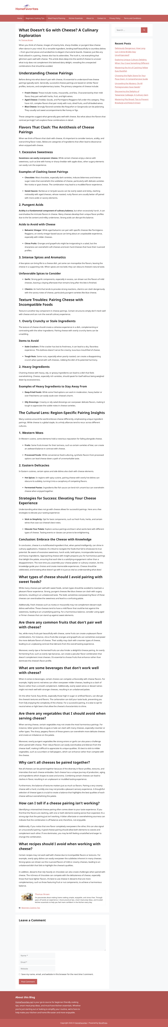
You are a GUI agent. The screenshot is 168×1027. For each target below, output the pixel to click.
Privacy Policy (114, 18)
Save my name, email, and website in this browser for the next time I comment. (57, 974)
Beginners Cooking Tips (35, 18)
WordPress (103, 1023)
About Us (90, 18)
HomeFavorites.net (24, 1002)
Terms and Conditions (132, 18)
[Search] (144, 30)
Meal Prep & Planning (56, 18)
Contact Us (101, 18)
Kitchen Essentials (76, 18)
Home (19, 18)
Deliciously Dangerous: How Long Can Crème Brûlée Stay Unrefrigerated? (130, 51)
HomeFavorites (81, 1023)
